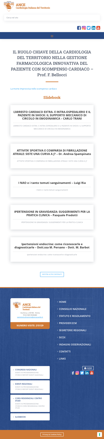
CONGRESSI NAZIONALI (26, 369)
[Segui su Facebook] (79, 28)
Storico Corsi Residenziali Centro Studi (30, 407)
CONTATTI (65, 351)
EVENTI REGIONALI (23, 384)
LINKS (62, 358)
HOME (62, 302)
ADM (89, 368)
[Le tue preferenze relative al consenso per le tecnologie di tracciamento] (99, 434)
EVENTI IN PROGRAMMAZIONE (27, 372)
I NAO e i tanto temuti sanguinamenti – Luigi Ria (52, 183)
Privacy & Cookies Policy (52, 434)
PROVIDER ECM (68, 323)
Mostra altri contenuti (52, 274)
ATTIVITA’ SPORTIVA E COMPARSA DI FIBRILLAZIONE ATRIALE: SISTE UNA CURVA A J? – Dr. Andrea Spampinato (52, 152)
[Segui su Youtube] (98, 28)
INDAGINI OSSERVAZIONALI (75, 344)
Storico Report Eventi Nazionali (29, 375)
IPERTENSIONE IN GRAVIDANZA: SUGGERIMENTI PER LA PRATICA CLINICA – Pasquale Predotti (52, 213)
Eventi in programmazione (27, 404)
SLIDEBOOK (20, 417)
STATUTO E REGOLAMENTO (74, 316)
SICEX (62, 337)
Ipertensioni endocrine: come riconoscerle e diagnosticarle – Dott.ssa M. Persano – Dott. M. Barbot (52, 245)
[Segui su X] (89, 28)
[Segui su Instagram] (84, 28)
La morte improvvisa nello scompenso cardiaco (33, 88)
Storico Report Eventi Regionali (29, 389)
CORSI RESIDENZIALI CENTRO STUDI (28, 399)
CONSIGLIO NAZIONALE (72, 309)
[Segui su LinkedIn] (93, 28)
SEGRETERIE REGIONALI (72, 330)
